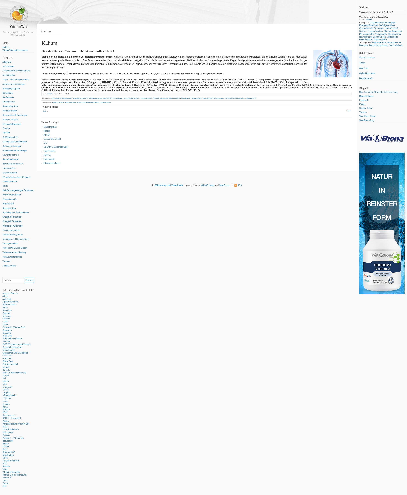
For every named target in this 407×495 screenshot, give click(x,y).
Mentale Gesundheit (11, 195)
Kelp (4, 384)
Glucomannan (8, 350)
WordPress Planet (367, 116)
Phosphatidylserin (10, 429)
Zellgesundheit (9, 266)
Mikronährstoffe (9, 199)
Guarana (6, 367)
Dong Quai (7, 336)
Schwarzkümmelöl (10, 461)
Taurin (5, 469)
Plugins (362, 104)
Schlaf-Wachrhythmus (12, 235)
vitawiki (49, 94)
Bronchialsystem (10, 106)
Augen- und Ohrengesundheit (15, 80)
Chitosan (6, 316)
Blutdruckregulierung (92, 102)
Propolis (6, 435)
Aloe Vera (6, 299)
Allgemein (6, 62)
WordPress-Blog (366, 120)
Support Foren (365, 108)
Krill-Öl (5, 390)
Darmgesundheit (9, 111)
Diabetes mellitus (10, 120)
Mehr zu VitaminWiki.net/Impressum (15, 48)
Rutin (4, 449)
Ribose (5, 444)
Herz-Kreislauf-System (12, 164)
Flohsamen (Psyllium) (12, 339)
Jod (4, 378)
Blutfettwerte (8, 97)
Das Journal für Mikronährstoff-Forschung (378, 92)
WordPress (224, 185)
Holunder (6, 370)
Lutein (5, 401)
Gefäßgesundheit (10, 137)
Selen (5, 458)
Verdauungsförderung (12, 257)
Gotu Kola (7, 356)
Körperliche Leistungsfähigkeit (16, 177)
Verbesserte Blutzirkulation (14, 248)
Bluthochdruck (105, 102)
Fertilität (6, 133)
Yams (5, 481)
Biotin (5, 307)
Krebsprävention (9, 181)
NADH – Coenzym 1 (11, 418)
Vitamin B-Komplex (11, 472)
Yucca (5, 483)
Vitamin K (6, 478)
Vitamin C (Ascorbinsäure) (14, 475)
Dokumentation (366, 96)
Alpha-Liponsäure (10, 302)
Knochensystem (9, 173)
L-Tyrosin (6, 398)
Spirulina (6, 466)
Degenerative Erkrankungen (15, 115)
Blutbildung (7, 93)
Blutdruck (80, 102)
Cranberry (6, 333)
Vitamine (6, 261)
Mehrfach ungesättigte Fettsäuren (17, 190)
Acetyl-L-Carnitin (10, 293)
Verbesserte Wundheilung (14, 252)
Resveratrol (7, 441)
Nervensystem (9, 208)
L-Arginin (6, 392)
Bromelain (7, 310)
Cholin (5, 322)
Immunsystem (9, 168)
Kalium (5, 381)
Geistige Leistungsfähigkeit (14, 142)
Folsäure (6, 341)
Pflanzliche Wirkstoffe (12, 226)
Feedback (363, 100)
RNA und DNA (8, 452)
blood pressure (70, 102)
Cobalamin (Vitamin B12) (13, 327)
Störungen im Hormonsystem (15, 239)
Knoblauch (7, 387)
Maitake (6, 409)
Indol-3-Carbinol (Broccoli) (14, 373)
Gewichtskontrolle (10, 155)
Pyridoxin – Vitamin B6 (13, 438)
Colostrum (7, 330)
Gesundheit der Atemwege (14, 151)
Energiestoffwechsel (11, 124)
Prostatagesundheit (11, 230)
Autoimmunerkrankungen (13, 84)
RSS (240, 185)
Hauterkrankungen (10, 159)
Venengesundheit (10, 243)
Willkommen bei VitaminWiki (169, 185)
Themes (363, 112)
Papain (5, 421)
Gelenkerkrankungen (11, 146)
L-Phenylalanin (9, 395)
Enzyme (6, 128)
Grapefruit (6, 358)
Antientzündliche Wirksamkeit (16, 71)
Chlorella (6, 319)
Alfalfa (5, 296)
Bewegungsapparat (11, 88)
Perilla (5, 426)
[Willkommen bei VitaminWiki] (18, 18)
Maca (4, 407)
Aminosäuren (8, 66)
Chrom (5, 324)
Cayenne (6, 313)
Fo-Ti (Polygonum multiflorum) (16, 344)
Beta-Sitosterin (9, 304)
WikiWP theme (208, 185)
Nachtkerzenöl (9, 415)
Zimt (4, 486)
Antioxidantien (8, 75)
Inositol (5, 375)
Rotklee (5, 446)
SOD (4, 463)
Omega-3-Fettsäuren (11, 217)
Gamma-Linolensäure (12, 347)
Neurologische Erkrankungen (15, 212)
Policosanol (7, 432)
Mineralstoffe (8, 204)
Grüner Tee (7, 361)
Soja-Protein (8, 455)
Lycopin (6, 404)
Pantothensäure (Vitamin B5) (15, 424)
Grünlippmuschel (10, 364)
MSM (4, 412)
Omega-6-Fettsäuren (11, 221)
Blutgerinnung (8, 102)
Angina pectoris (58, 102)
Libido (5, 186)
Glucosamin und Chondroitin (15, 353)
